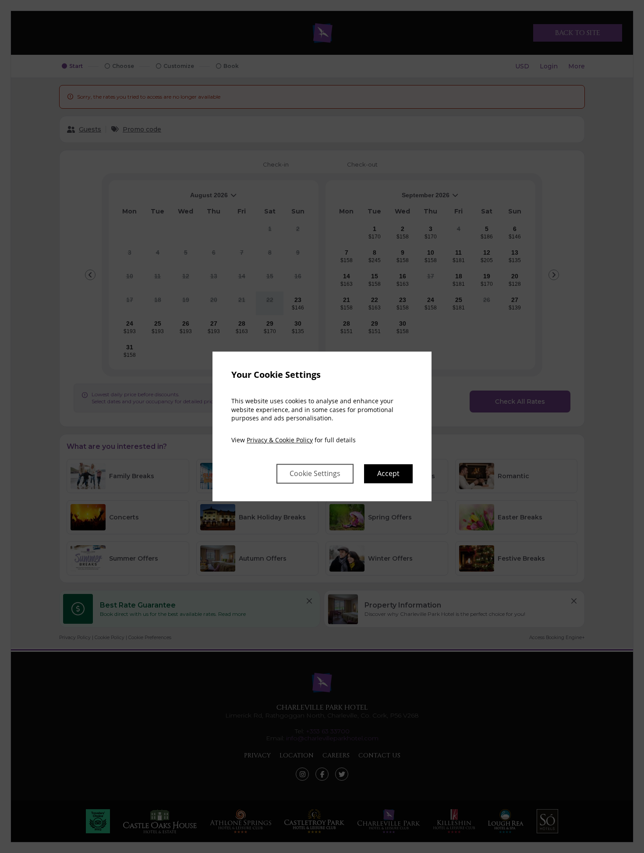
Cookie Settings (315, 474)
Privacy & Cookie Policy (280, 440)
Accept (388, 474)
